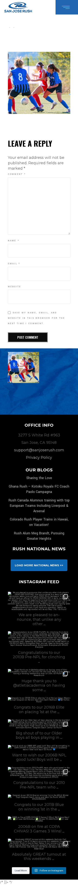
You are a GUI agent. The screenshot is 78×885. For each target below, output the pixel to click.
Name (14, 240)
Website (14, 286)
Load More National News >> (39, 565)
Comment (17, 174)
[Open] (39, 601)
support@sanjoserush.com (39, 450)
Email (14, 263)
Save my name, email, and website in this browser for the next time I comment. (36, 318)
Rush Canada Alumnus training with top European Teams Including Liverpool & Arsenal (39, 505)
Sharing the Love (39, 478)
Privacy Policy (39, 457)
